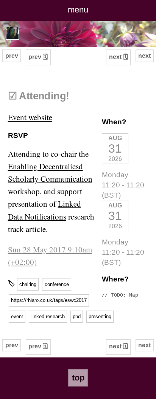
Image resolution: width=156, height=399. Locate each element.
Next (144, 56)
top (78, 377)
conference (57, 284)
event (17, 316)
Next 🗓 (118, 57)
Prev (11, 56)
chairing (27, 284)
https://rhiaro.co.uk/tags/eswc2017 (49, 300)
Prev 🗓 (38, 57)
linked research (48, 316)
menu (78, 9)
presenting (100, 316)
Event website (30, 117)
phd (77, 316)
